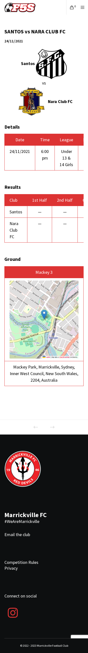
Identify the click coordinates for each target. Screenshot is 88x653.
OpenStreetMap (64, 357)
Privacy (11, 568)
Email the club (17, 534)
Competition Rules (21, 562)
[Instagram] (13, 612)
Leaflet (47, 357)
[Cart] (70, 7)
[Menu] (81, 7)
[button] (44, 315)
